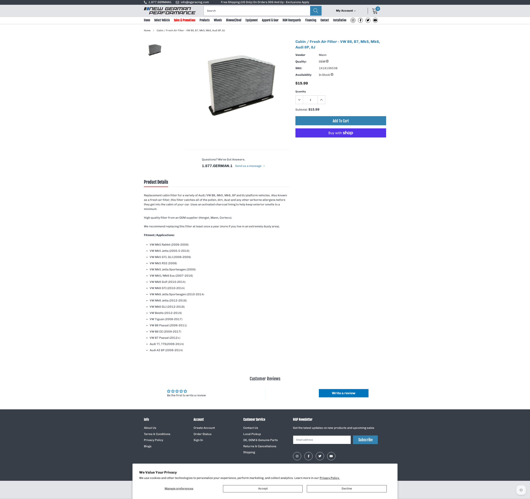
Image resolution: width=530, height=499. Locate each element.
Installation (339, 20)
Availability (303, 75)
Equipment (252, 20)
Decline (347, 488)
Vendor (300, 55)
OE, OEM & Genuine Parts (260, 440)
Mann (322, 55)
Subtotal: (301, 109)
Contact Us (250, 428)
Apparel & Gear (270, 20)
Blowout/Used (233, 20)
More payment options (340, 143)
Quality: (301, 61)
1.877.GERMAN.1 (217, 166)
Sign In (198, 440)
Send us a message (248, 166)
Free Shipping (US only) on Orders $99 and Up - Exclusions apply (265, 2)
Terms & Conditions (157, 434)
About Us (150, 428)
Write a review (343, 393)
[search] (316, 11)
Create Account (204, 428)
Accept (263, 488)
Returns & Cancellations (259, 446)
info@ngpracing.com (195, 2)
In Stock (325, 75)
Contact (324, 20)
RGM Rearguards (292, 20)
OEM (322, 61)
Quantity (300, 91)
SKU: (298, 68)
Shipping (249, 452)
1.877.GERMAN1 (160, 2)
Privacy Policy (153, 440)
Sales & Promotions (184, 20)
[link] (353, 20)
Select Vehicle (162, 20)
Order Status (203, 434)
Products (205, 20)
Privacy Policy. (330, 478)
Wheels (218, 20)
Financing (310, 20)
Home (147, 20)
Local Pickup (252, 434)
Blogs (148, 446)
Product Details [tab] (156, 182)
